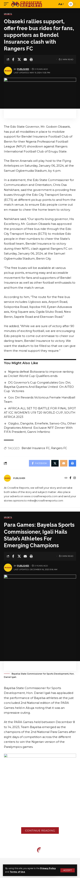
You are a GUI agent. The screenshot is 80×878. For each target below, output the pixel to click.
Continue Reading (40, 830)
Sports (8, 14)
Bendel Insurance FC (36, 448)
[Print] (31, 59)
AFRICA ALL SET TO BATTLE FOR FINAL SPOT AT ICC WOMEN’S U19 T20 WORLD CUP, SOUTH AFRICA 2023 (40, 412)
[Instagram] (74, 478)
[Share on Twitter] (19, 59)
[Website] (66, 478)
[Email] (25, 59)
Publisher (23, 69)
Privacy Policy (48, 868)
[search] (53, 4)
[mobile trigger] (7, 4)
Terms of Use (17, 872)
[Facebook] (70, 478)
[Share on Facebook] (13, 59)
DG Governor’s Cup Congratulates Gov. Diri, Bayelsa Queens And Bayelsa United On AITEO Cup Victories (39, 387)
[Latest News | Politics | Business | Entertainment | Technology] (26, 4)
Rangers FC (59, 448)
